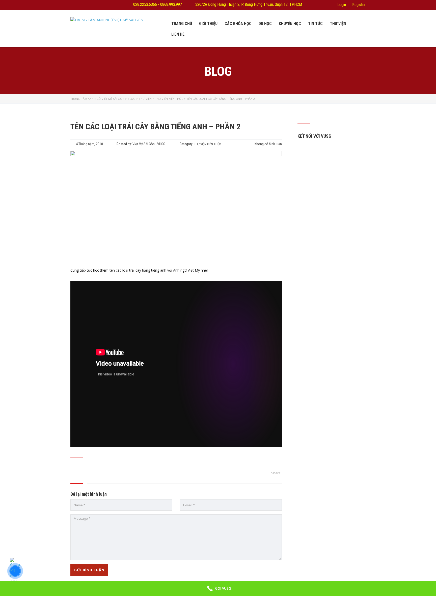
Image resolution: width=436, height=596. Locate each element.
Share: (276, 473)
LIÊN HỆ (177, 34)
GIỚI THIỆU (208, 23)
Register (359, 5)
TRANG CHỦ (181, 23)
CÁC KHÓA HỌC (238, 23)
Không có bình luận (268, 144)
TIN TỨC (315, 23)
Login (341, 5)
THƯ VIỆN (338, 23)
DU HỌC (265, 23)
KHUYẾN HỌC (290, 23)
